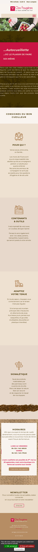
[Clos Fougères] (22, 9)
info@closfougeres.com (20, 532)
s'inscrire (19, 506)
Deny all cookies (27, 546)
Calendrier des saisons (19, 469)
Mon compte (31, 2)
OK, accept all (11, 546)
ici (21, 528)
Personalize (19, 549)
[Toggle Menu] (34, 16)
